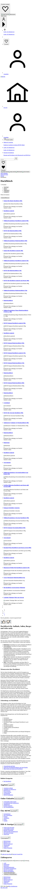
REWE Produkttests (8, 794)
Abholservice (7, 804)
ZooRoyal (6, 846)
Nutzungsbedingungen (9, 867)
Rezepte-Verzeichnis (8, 830)
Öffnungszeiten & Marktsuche (11, 831)
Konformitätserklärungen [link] (9, 872)
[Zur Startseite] (6, 3)
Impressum (6, 866)
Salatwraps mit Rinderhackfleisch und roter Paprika (16, 767)
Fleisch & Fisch (4, 174)
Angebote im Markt (8, 788)
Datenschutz (6, 864)
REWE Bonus (7, 790)
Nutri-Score (6, 834)
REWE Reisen (7, 841)
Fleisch (2, 176)
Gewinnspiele (7, 793)
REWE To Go (7, 842)
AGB (5, 863)
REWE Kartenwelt (8, 843)
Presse (5, 819)
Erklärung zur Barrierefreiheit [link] (10, 874)
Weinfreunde (7, 845)
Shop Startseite (4, 173)
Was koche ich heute (8, 833)
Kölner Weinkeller (8, 848)
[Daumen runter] (8, 622)
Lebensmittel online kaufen (10, 801)
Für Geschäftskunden (9, 807)
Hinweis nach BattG (8, 870)
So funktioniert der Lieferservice (11, 803)
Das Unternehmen (8, 815)
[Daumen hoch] (3, 622)
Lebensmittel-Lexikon (9, 829)
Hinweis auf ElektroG (9, 871)
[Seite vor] (4, 615)
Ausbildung (6, 818)
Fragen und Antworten (9, 827)
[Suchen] (16, 158)
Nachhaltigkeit (7, 814)
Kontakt (5, 820)
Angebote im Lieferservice (10, 789)
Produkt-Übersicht (8, 805)
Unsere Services (7, 792)
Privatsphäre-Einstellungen (10, 868)
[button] (4, 205)
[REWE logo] (3, 76)
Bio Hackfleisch (7, 781)
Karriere (5, 816)
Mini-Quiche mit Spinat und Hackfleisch (13, 768)
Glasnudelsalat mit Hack (9, 766)
